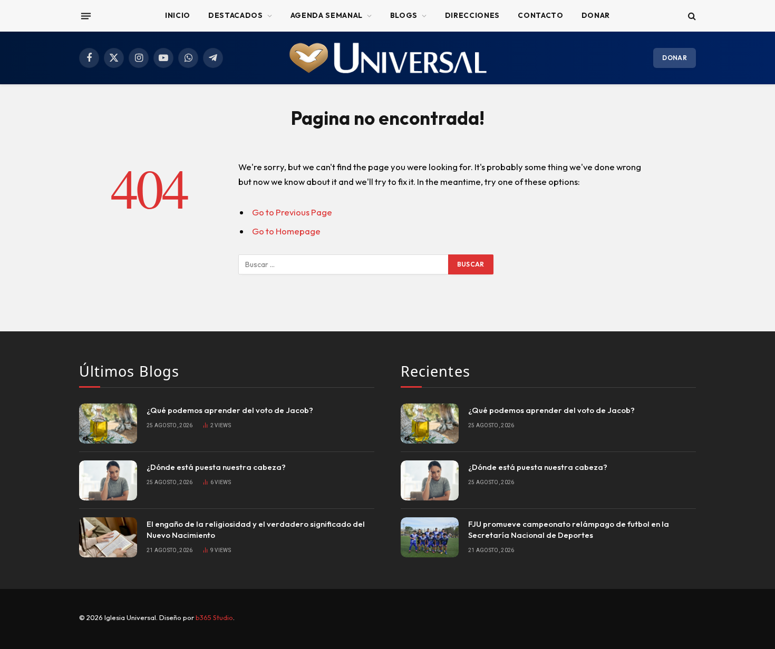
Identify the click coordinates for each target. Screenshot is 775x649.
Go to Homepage (286, 231)
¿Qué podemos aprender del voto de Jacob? (230, 410)
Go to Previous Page (292, 212)
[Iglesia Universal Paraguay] (387, 58)
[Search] (691, 16)
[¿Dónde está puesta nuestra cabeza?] (108, 480)
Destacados (235, 15)
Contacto (540, 15)
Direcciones (472, 15)
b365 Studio (214, 617)
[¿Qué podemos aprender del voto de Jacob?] (108, 424)
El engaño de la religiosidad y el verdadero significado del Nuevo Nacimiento (256, 529)
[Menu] (86, 15)
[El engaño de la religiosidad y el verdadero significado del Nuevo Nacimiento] (108, 537)
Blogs (404, 15)
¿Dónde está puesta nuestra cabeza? (216, 467)
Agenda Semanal (326, 15)
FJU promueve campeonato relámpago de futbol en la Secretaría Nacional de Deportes (568, 529)
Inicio (177, 15)
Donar (596, 15)
